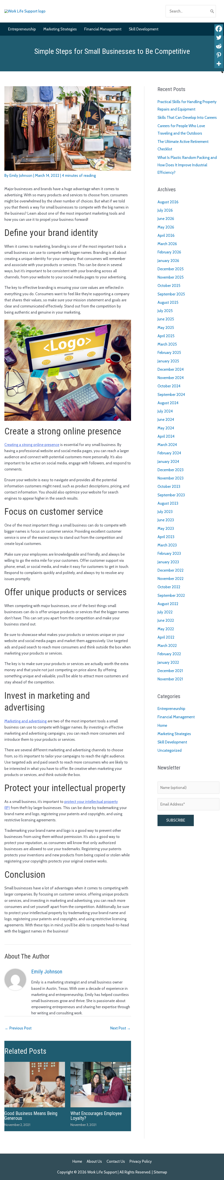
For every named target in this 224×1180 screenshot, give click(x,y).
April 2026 (166, 235)
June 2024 (166, 419)
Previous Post (18, 1028)
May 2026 (166, 227)
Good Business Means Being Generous (30, 1116)
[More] (218, 63)
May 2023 (166, 528)
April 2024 (166, 436)
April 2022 (166, 637)
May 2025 (166, 327)
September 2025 (171, 294)
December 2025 (171, 269)
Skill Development (172, 742)
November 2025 (171, 277)
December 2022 (171, 570)
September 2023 (171, 495)
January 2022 (168, 662)
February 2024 (169, 453)
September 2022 (171, 595)
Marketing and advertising (25, 721)
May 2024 (166, 428)
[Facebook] (218, 28)
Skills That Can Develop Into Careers (187, 117)
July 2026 (165, 210)
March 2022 (167, 645)
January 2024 (168, 461)
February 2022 (169, 654)
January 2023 (168, 562)
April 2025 (166, 336)
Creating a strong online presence (31, 444)
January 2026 (168, 260)
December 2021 (170, 671)
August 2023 (168, 503)
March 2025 (167, 344)
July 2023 (165, 511)
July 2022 (165, 612)
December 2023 (171, 470)
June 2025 (166, 319)
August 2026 (168, 202)
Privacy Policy (141, 1161)
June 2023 (166, 520)
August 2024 (168, 403)
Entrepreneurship (171, 708)
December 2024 (171, 369)
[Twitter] (218, 37)
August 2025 (168, 302)
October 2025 (169, 285)
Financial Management (176, 717)
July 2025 (165, 311)
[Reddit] (218, 46)
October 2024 (169, 386)
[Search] (212, 11)
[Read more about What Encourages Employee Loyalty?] (100, 1084)
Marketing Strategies (174, 734)
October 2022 (169, 587)
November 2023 (171, 478)
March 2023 (167, 545)
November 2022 (171, 578)
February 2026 (169, 252)
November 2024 (171, 378)
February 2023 (169, 553)
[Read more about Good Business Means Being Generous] (34, 1084)
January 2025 (168, 361)
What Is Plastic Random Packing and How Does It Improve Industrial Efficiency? (187, 165)
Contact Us (116, 1161)
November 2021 (170, 679)
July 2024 (165, 411)
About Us (94, 1161)
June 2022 (166, 620)
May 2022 (166, 629)
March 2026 (167, 244)
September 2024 (171, 394)
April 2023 (166, 537)
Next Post (120, 1028)
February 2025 (169, 352)
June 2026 (166, 218)
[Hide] (222, 72)
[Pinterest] (218, 55)
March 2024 (167, 444)
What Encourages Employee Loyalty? (96, 1116)
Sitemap (160, 1172)
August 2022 (168, 604)
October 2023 (169, 486)
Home (162, 725)
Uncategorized (170, 750)
